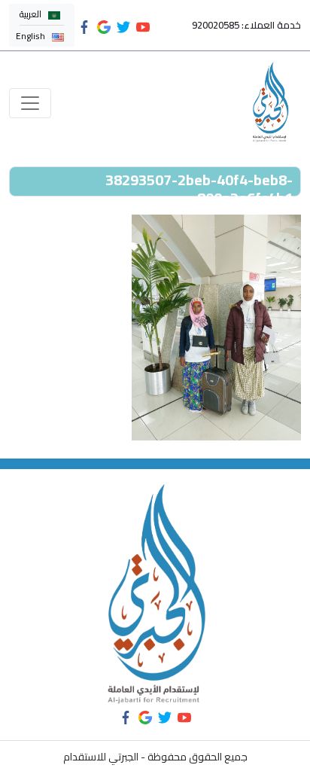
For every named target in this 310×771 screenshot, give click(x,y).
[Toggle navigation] (30, 103)
